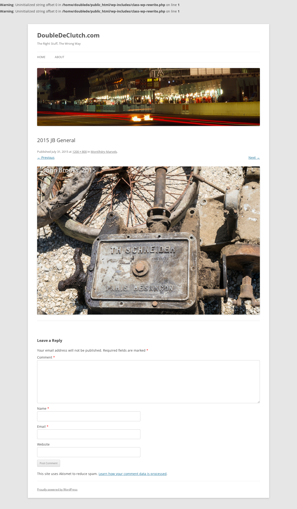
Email (42, 426)
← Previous (46, 157)
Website (43, 444)
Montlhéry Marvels (104, 152)
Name (43, 408)
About (59, 57)
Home (41, 57)
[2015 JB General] (148, 240)
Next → (254, 157)
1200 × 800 (79, 152)
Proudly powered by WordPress (57, 489)
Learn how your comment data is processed (133, 474)
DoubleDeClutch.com (68, 35)
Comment (46, 357)
